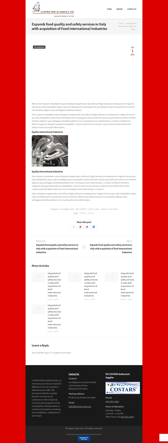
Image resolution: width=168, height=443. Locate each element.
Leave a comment (109, 209)
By (81, 209)
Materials (90, 213)
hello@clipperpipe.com (80, 406)
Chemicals (83, 213)
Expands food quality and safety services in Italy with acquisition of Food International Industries (54, 284)
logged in (48, 352)
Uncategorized (39, 47)
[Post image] (38, 277)
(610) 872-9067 (112, 401)
